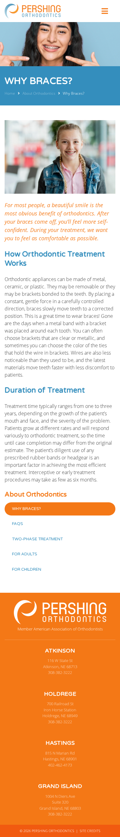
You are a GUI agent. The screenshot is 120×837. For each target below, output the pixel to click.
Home (10, 93)
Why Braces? (26, 508)
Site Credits (90, 830)
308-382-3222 (60, 672)
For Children (26, 569)
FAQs (17, 523)
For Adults (24, 554)
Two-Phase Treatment (37, 539)
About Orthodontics (38, 93)
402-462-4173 (60, 765)
